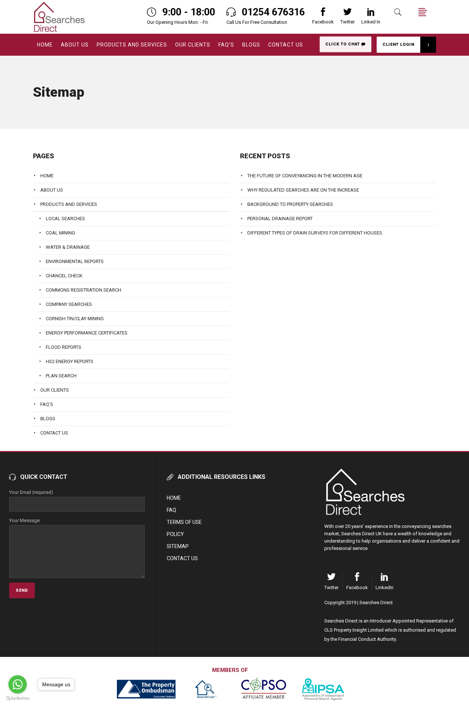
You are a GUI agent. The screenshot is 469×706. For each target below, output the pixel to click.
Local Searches (65, 218)
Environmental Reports (75, 261)
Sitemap (178, 546)
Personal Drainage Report (280, 218)
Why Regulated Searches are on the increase (303, 190)
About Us (51, 190)
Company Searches (69, 304)
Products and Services (68, 204)
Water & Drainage (68, 247)
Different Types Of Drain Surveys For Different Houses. (315, 233)
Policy (175, 534)
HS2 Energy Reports (69, 361)
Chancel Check (64, 275)
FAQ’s (46, 404)
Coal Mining (60, 233)
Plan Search (61, 375)
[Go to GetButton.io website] (17, 698)
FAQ (171, 510)
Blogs (47, 418)
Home (46, 175)
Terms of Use (184, 522)
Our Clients (54, 390)
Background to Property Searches (290, 204)
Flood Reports (63, 347)
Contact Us (54, 433)
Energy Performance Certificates (87, 333)
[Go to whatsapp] (17, 684)
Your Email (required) (31, 492)
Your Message (24, 520)
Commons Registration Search (83, 290)
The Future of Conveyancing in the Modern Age (304, 175)
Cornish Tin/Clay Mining (75, 318)
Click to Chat (343, 44)
